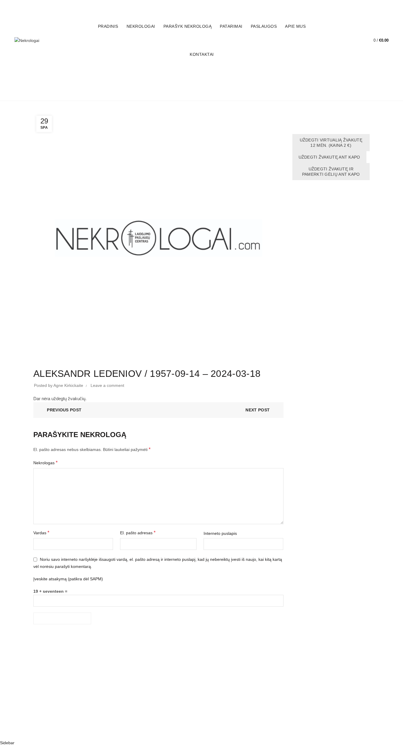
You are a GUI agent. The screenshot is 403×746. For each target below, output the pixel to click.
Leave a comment (107, 385)
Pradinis (108, 26)
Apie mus (295, 26)
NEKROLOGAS (47, 682)
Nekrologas (45, 462)
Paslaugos (264, 26)
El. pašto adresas (137, 532)
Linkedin (379, 6)
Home (201, 92)
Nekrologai (141, 26)
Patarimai (231, 26)
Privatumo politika (49, 703)
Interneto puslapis (220, 533)
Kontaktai (202, 54)
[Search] (354, 40)
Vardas (41, 532)
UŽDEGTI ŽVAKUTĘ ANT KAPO (329, 157)
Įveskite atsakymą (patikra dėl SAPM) (68, 578)
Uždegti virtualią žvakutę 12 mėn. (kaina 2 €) (331, 143)
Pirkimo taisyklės (48, 695)
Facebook (349, 6)
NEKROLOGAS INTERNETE (59, 674)
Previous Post (64, 410)
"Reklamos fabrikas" (209, 730)
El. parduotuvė (317, 6)
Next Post (257, 410)
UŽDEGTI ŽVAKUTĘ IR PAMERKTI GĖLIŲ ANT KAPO (331, 172)
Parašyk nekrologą (187, 26)
